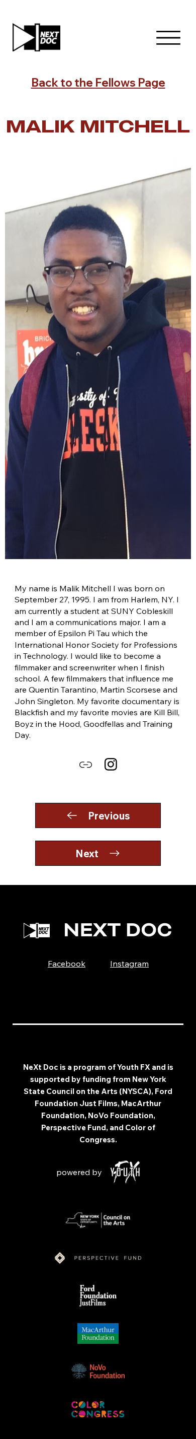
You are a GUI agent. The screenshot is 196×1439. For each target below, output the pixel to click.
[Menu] (168, 38)
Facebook (66, 963)
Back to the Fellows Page (98, 83)
